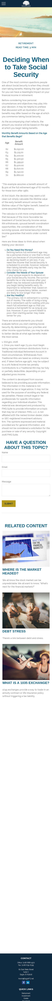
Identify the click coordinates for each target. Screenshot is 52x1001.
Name (5, 452)
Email (4, 467)
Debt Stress (14, 631)
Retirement (26, 993)
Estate (26, 998)
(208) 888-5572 (29, 963)
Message (6, 481)
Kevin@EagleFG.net (26, 979)
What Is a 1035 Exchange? (25, 683)
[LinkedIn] (28, 982)
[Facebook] (23, 982)
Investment (26, 996)
